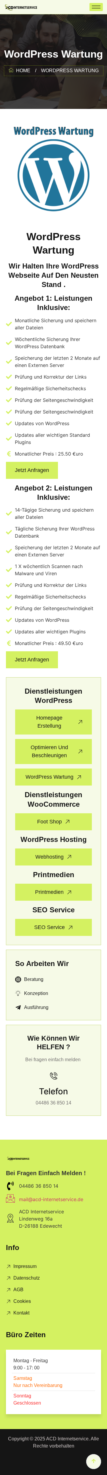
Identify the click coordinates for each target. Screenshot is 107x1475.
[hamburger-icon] (96, 7)
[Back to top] (93, 1461)
